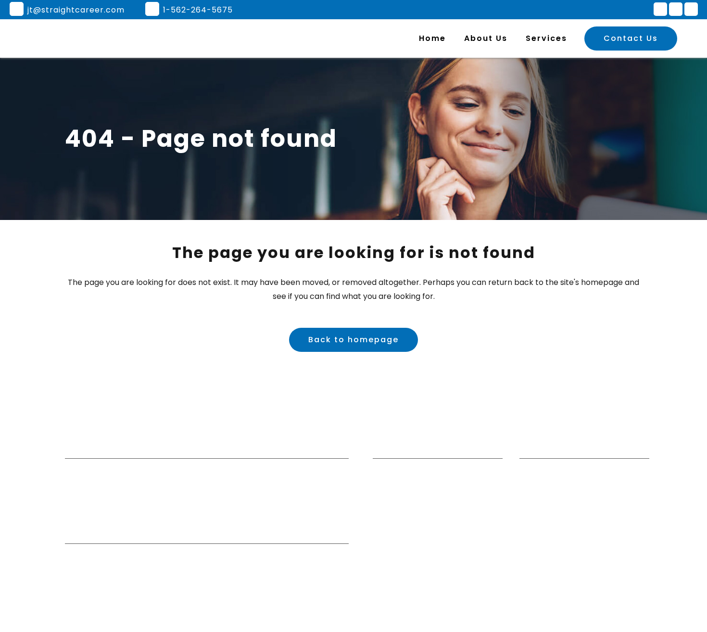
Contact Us (631, 38)
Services (388, 520)
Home (384, 482)
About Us (390, 501)
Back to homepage (353, 339)
